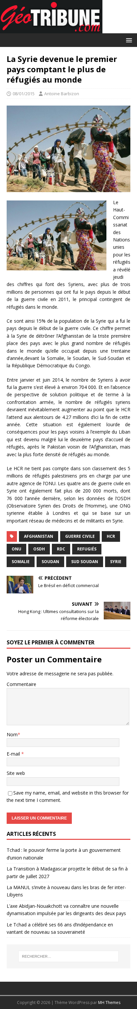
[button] (127, 40)
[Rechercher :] (68, 956)
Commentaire (21, 684)
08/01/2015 (24, 94)
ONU (16, 549)
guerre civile (80, 536)
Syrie (115, 561)
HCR (111, 536)
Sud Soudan (84, 561)
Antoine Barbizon (61, 94)
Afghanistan (38, 536)
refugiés (86, 549)
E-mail (14, 754)
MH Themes (109, 1002)
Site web (16, 773)
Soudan (50, 561)
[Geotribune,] (51, 29)
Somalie (21, 561)
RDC (61, 549)
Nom (12, 734)
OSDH (39, 549)
